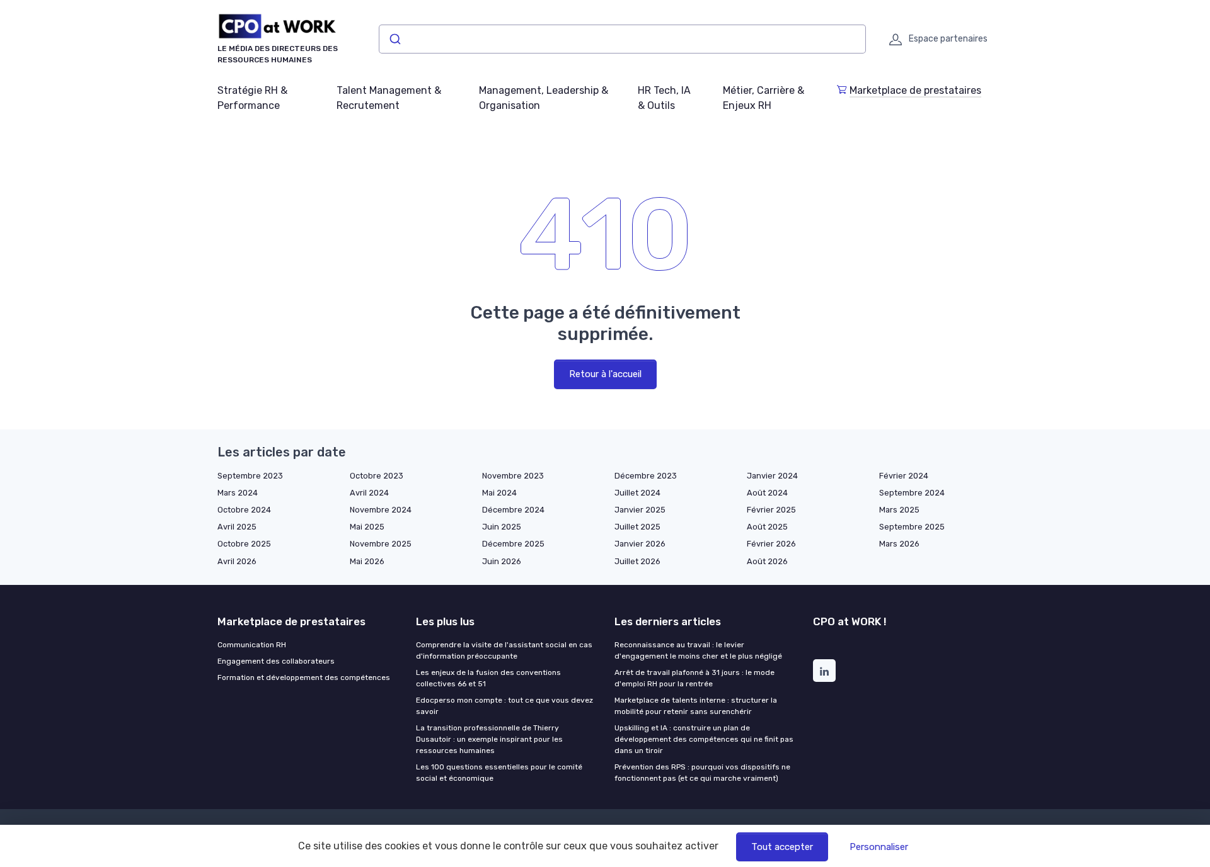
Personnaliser (879, 847)
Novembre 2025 (381, 543)
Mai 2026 (367, 561)
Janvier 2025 (640, 509)
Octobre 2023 (376, 475)
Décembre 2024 (513, 509)
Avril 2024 (369, 492)
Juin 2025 (501, 526)
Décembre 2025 (513, 543)
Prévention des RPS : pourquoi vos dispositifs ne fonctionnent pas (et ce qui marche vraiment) (702, 772)
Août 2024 (767, 492)
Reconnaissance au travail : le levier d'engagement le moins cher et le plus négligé (698, 650)
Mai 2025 (367, 526)
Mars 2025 (899, 509)
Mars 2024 (237, 492)
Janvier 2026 (640, 543)
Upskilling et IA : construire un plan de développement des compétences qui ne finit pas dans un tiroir (703, 739)
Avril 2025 (236, 526)
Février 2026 (771, 543)
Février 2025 (771, 509)
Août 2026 (767, 561)
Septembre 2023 (250, 475)
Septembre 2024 (912, 492)
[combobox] (622, 39)
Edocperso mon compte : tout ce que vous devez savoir (504, 706)
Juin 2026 (501, 561)
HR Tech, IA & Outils (664, 97)
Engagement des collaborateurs (276, 661)
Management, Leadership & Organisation (543, 97)
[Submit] (394, 39)
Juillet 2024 (637, 492)
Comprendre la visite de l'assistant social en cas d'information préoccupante (504, 650)
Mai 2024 (499, 492)
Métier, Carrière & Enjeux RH (763, 97)
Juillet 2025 (637, 526)
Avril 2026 (236, 561)
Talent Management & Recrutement (389, 97)
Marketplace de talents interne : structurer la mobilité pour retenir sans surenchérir (695, 706)
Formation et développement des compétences (303, 677)
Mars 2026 (899, 543)
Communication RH (251, 644)
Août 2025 (767, 526)
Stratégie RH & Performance (252, 97)
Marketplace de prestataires (915, 90)
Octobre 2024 (244, 509)
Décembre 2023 (645, 475)
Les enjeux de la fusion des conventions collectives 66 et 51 (488, 678)
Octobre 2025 (244, 543)
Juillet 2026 (637, 561)
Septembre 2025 (912, 526)
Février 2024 (903, 475)
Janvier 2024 (772, 475)
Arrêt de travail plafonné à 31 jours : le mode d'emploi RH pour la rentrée (694, 678)
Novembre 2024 (381, 509)
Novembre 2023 (513, 475)
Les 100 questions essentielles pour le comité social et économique (499, 772)
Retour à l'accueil (605, 374)
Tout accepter (782, 847)
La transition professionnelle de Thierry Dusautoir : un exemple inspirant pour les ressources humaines (489, 739)
